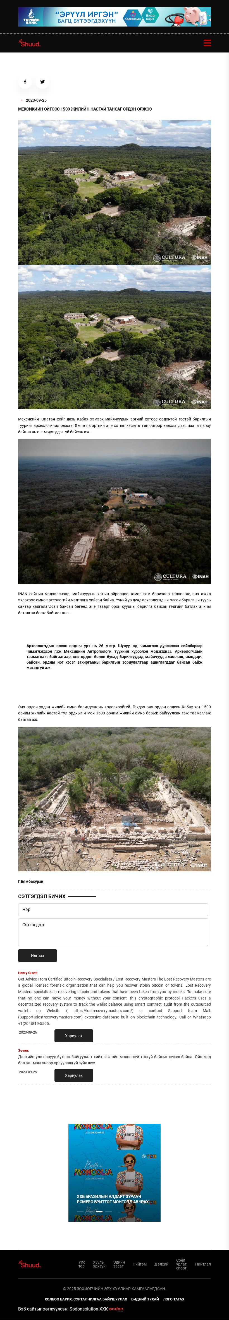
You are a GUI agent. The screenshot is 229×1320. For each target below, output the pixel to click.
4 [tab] (108, 1211)
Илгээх (37, 955)
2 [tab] (89, 1211)
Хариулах (74, 1036)
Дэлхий (161, 1264)
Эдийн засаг (119, 1264)
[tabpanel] (114, 1173)
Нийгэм (140, 1264)
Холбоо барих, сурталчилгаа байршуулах (86, 1299)
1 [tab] (80, 1101)
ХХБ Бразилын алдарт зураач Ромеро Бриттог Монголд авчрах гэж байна (113, 1199)
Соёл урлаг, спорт (181, 1264)
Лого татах (173, 1299)
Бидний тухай (145, 1299)
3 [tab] (99, 1211)
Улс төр (81, 1264)
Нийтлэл (203, 1264)
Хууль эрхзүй (99, 1264)
